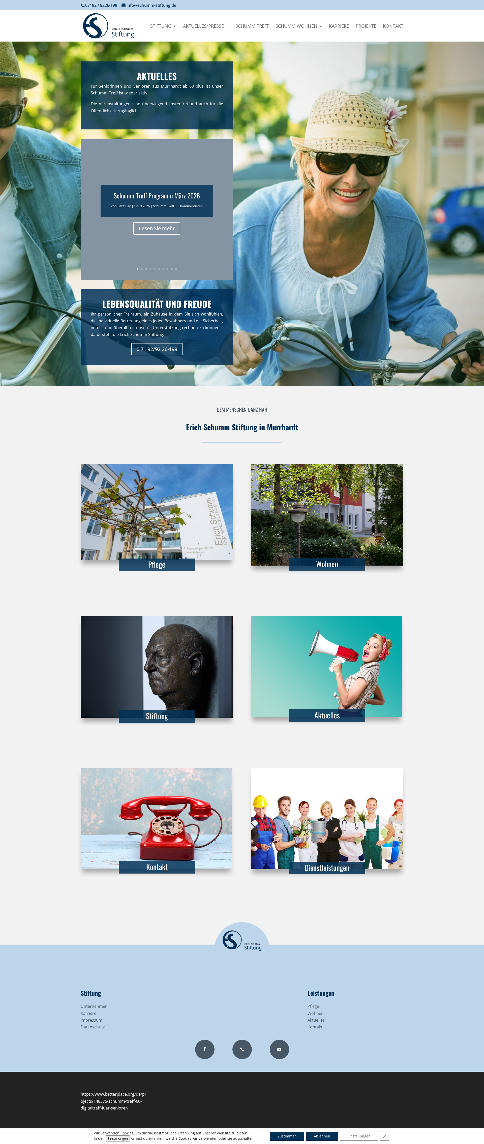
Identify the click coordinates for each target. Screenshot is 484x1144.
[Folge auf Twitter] (242, 1049)
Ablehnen (322, 1136)
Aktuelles (327, 715)
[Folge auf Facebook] (205, 1049)
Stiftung (160, 26)
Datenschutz (93, 1027)
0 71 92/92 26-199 (157, 349)
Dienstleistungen (327, 867)
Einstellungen (118, 1138)
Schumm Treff (252, 26)
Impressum (91, 1020)
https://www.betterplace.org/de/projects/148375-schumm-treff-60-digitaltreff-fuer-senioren (113, 1101)
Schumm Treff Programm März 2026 (157, 195)
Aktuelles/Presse (203, 26)
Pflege (156, 564)
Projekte (366, 26)
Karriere (339, 26)
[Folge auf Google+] (279, 1049)
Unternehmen (94, 1006)
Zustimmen (287, 1136)
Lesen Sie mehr (157, 228)
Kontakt (393, 26)
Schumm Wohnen (296, 26)
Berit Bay (124, 205)
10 (176, 269)
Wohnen (327, 563)
